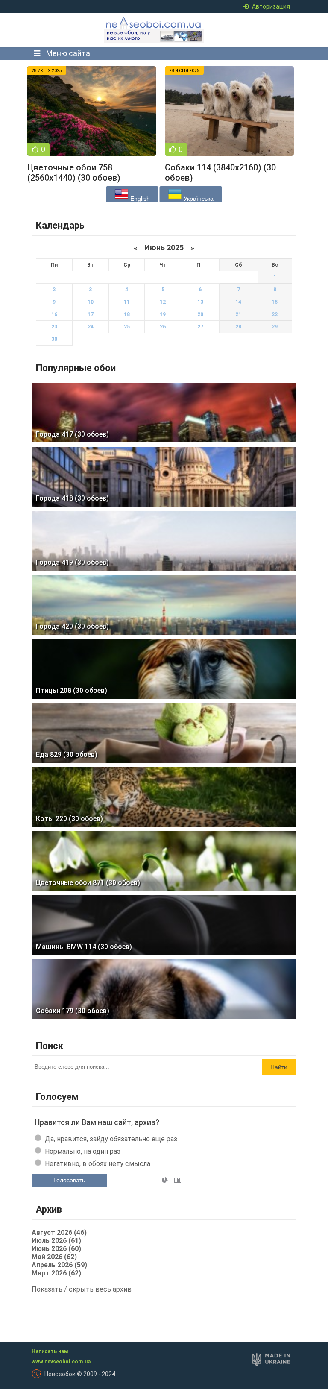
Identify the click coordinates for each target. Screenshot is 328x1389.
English (139, 198)
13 (200, 302)
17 (91, 314)
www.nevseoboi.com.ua (61, 1362)
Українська (198, 198)
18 (127, 314)
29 (275, 327)
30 (54, 339)
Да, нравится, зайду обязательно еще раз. (112, 1139)
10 (91, 302)
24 (91, 327)
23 (54, 327)
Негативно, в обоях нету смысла (97, 1164)
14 (238, 302)
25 (127, 327)
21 (238, 314)
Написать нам (50, 1351)
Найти (278, 1067)
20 (200, 314)
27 (200, 327)
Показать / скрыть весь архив (82, 1289)
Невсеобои (155, 30)
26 (163, 327)
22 (275, 314)
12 (163, 302)
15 (275, 302)
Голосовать (69, 1180)
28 (238, 327)
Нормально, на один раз (82, 1151)
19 (163, 314)
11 (127, 302)
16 (54, 314)
